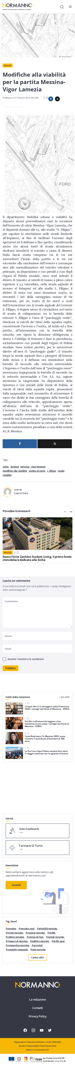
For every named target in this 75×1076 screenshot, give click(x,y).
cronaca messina (36, 932)
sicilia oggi (59, 941)
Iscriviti (16, 885)
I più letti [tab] (64, 697)
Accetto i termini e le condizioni (26, 659)
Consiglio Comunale (17, 949)
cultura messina (15, 937)
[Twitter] (55, 443)
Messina (11, 928)
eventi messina (15, 932)
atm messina (39, 949)
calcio (6, 466)
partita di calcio (37, 471)
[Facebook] (20, 443)
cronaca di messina (17, 941)
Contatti (37, 1008)
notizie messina (56, 937)
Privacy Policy (38, 1016)
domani (14, 466)
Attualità (7, 65)
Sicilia (52, 932)
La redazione (37, 999)
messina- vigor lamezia (32, 466)
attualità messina (48, 928)
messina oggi (27, 928)
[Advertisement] (37, 789)
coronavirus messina (18, 945)
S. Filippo (51, 471)
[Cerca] (62, 7)
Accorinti (38, 945)
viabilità (7, 475)
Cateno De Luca (35, 937)
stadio (61, 471)
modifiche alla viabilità (15, 471)
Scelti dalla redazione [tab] (18, 697)
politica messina (40, 941)
